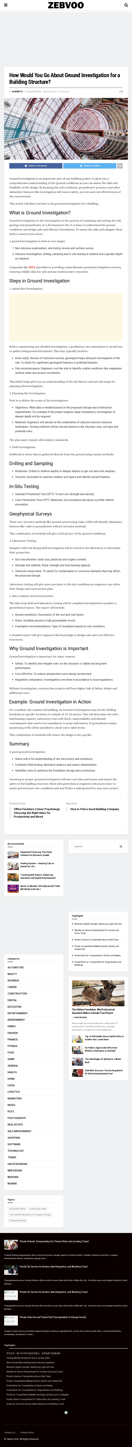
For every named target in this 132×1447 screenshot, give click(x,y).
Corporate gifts (17, 1209)
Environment (16, 1019)
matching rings (38, 1209)
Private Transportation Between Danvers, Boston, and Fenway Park (34, 1381)
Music (11, 1105)
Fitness (13, 1046)
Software (14, 1144)
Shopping (14, 1137)
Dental (12, 1000)
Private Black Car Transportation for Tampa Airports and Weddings (35, 1390)
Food (11, 1052)
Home (11, 1078)
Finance (13, 1039)
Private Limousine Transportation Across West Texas (96, 940)
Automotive (16, 967)
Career (12, 987)
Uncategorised (18, 1164)
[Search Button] (121, 846)
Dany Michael (80, 1017)
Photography (17, 1118)
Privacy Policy (27, 1432)
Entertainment (18, 1013)
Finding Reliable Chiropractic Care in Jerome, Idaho (28, 1358)
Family (12, 1026)
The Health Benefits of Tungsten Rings (30, 1215)
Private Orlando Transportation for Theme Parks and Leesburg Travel (54, 1241)
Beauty (12, 974)
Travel (12, 1157)
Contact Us (9, 1432)
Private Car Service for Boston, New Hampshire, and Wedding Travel (54, 1266)
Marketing (15, 1098)
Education (14, 1006)
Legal (11, 1085)
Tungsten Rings (17, 1220)
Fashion (13, 1033)
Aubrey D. (17, 91)
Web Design (15, 1170)
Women (12, 1183)
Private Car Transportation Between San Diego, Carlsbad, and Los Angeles (38, 1394)
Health (12, 1072)
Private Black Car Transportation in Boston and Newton (97, 955)
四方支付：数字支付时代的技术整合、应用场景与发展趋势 (33, 1353)
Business (13, 980)
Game (11, 1059)
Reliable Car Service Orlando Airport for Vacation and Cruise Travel (35, 1372)
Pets (11, 1111)
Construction (34, 91)
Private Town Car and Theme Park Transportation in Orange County (53, 1317)
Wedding (13, 1177)
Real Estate (15, 1124)
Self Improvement (20, 1131)
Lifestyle (14, 1091)
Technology (16, 1150)
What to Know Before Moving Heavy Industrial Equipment (30, 1362)
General (13, 1065)
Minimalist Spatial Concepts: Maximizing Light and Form (98, 924)
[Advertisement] (66, 36)
